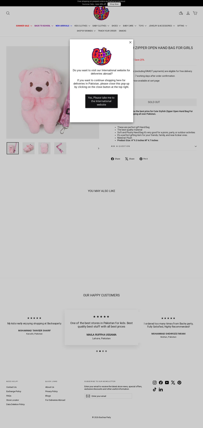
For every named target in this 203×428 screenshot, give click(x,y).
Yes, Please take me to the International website (101, 101)
